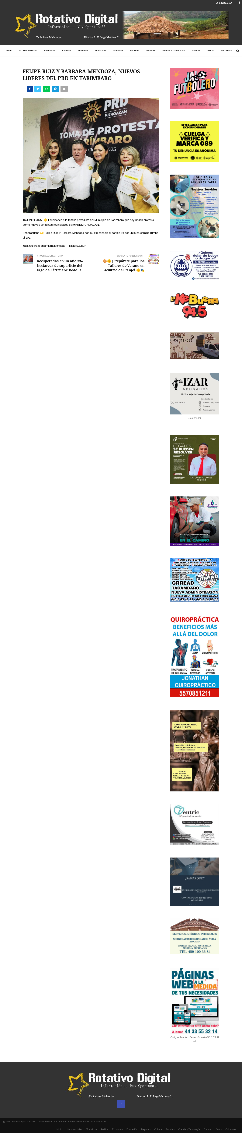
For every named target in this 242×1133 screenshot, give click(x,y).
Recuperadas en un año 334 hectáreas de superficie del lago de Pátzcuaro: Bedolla (60, 265)
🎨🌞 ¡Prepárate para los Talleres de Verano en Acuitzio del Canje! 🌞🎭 (123, 265)
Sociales (151, 51)
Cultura (134, 51)
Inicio (9, 51)
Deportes (118, 51)
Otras (210, 51)
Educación (100, 51)
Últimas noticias (28, 51)
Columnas (226, 51)
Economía (83, 51)
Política (66, 51)
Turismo (196, 51)
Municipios (49, 51)
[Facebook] (121, 1104)
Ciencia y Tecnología (173, 51)
